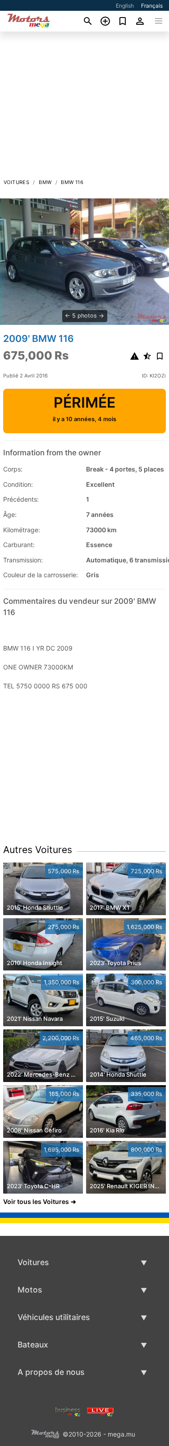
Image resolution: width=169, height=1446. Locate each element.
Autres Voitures (37, 849)
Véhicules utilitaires (54, 1317)
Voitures (16, 182)
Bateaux (33, 1344)
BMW (45, 182)
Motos (30, 1289)
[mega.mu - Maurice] (45, 1433)
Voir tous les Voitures (36, 1201)
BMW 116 (72, 182)
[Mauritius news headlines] (100, 1411)
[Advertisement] (84, 107)
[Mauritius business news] (68, 1411)
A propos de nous (51, 1372)
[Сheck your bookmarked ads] (123, 21)
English (125, 5)
